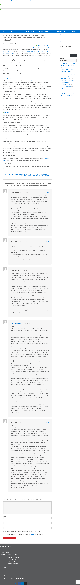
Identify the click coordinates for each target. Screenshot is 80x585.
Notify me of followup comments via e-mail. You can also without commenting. (25, 534)
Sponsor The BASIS (13, 563)
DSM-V (33, 80)
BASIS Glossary (13, 561)
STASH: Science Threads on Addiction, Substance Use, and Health (68, 76)
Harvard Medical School (21, 575)
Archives (62, 58)
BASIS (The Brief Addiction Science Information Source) (15, 1)
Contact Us (74, 31)
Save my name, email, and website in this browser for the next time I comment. (22, 531)
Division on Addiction (29, 31)
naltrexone (27, 51)
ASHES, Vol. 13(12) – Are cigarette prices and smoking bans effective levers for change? (25, 174)
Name (5, 516)
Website (5, 526)
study (10, 60)
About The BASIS (15, 31)
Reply (47, 192)
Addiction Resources (44, 31)
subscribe (33, 534)
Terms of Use (13, 559)
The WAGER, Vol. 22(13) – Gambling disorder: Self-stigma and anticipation (33, 175)
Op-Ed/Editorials (66, 86)
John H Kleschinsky (16, 323)
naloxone (38, 62)
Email (4, 521)
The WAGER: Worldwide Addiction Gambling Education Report (68, 82)
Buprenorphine (7, 51)
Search (61, 53)
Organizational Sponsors (13, 557)
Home (4, 31)
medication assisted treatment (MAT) (39, 47)
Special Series (65, 88)
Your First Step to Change (60, 31)
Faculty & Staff (11, 578)
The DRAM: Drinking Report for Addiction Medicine (67, 71)
